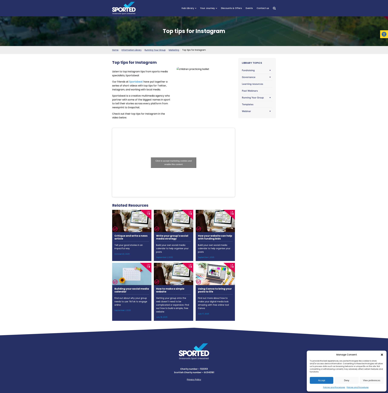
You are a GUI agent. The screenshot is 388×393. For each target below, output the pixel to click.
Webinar (246, 111)
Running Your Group (253, 97)
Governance (248, 77)
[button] (384, 34)
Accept (321, 380)
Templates (247, 104)
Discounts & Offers (231, 8)
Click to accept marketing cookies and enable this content (174, 162)
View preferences (371, 380)
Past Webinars (250, 90)
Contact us (263, 8)
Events (249, 8)
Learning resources (252, 84)
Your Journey (207, 8)
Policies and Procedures (334, 387)
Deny (346, 380)
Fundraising (248, 70)
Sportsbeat (136, 81)
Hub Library (188, 8)
